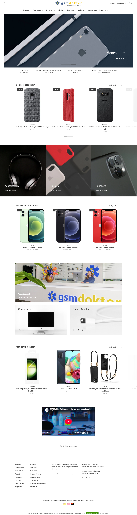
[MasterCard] (72, 504)
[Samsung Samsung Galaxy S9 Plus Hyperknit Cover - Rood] (68, 105)
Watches (81, 10)
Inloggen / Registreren (117, 3)
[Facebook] (83, 478)
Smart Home (92, 10)
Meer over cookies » (104, 513)
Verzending (33, 468)
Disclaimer (33, 487)
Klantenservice (35, 477)
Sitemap (32, 490)
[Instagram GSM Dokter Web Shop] (86, 478)
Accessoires (37, 10)
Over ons (33, 465)
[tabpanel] (68, 40)
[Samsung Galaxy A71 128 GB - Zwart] (68, 367)
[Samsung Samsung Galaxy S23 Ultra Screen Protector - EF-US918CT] (32, 367)
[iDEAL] (64, 504)
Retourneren (34, 471)
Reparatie (102, 10)
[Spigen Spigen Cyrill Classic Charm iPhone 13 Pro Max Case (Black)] (105, 367)
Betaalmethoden (35, 474)
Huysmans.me (90, 500)
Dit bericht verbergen (92, 513)
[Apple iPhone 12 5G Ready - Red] (105, 226)
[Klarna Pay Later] (68, 504)
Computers (49, 10)
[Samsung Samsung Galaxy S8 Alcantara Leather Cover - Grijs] (105, 105)
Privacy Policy (34, 480)
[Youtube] (89, 478)
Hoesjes (26, 10)
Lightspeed (76, 500)
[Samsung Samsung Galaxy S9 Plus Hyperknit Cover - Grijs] (32, 105)
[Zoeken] (5, 4)
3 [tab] (75, 62)
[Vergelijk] (126, 4)
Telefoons (70, 10)
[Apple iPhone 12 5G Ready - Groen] (32, 226)
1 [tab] (64, 62)
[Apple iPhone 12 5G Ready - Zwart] (68, 226)
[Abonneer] (70, 474)
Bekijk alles (113, 85)
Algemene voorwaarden (38, 484)
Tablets (60, 10)
